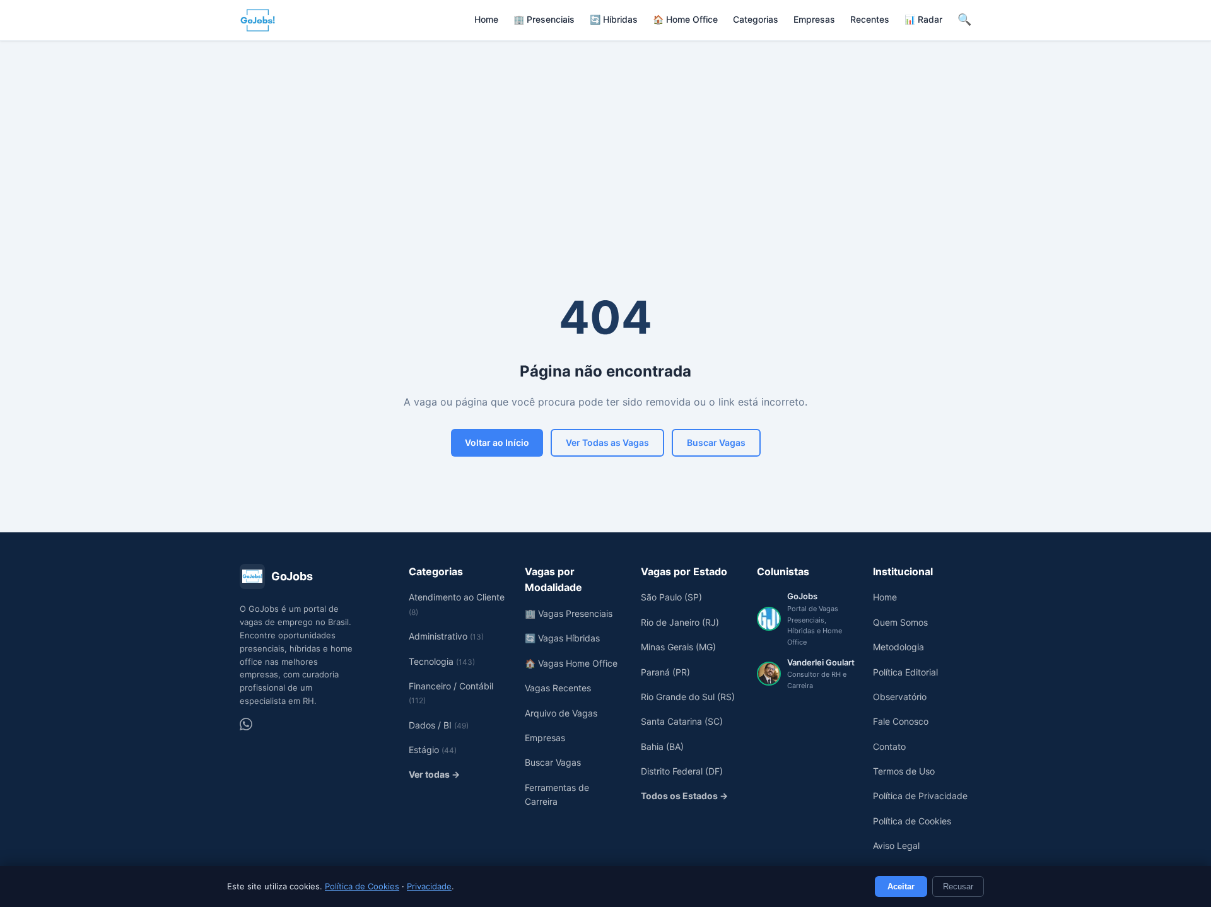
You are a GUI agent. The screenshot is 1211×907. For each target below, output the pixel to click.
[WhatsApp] (246, 724)
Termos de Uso (904, 771)
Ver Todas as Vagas (607, 442)
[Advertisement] (605, 135)
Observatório (900, 696)
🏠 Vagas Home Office (571, 663)
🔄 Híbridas (614, 19)
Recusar (958, 886)
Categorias (755, 19)
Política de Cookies (362, 886)
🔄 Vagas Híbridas (562, 638)
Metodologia (898, 646)
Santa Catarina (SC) (682, 721)
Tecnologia (442, 661)
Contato (889, 746)
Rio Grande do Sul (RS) (688, 696)
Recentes (869, 19)
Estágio (433, 749)
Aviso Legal (896, 845)
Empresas (814, 19)
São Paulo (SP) (671, 597)
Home (486, 19)
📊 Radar (923, 19)
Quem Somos (900, 622)
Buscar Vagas (716, 442)
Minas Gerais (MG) (678, 646)
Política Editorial (905, 672)
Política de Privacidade (920, 795)
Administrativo (446, 636)
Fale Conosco (900, 721)
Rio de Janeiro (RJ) (680, 622)
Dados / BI (439, 725)
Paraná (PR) (665, 672)
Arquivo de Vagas (561, 713)
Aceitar (901, 886)
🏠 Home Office (685, 19)
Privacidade (429, 886)
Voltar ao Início (497, 442)
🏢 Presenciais (544, 19)
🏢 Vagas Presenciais (568, 613)
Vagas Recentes (558, 687)
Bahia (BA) (662, 746)
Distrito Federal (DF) (682, 771)
